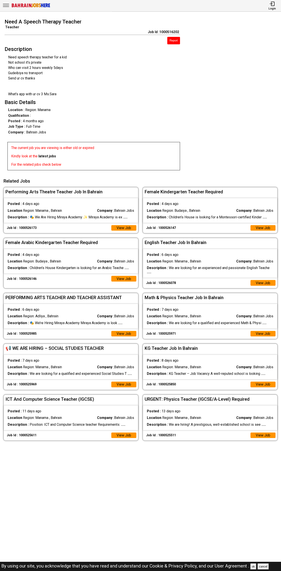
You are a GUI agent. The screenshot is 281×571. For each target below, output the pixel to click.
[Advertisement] (234, 96)
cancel (263, 566)
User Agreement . (232, 566)
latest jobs (47, 156)
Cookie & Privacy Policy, (174, 566)
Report (173, 40)
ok (253, 566)
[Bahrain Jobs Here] (31, 7)
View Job (124, 228)
